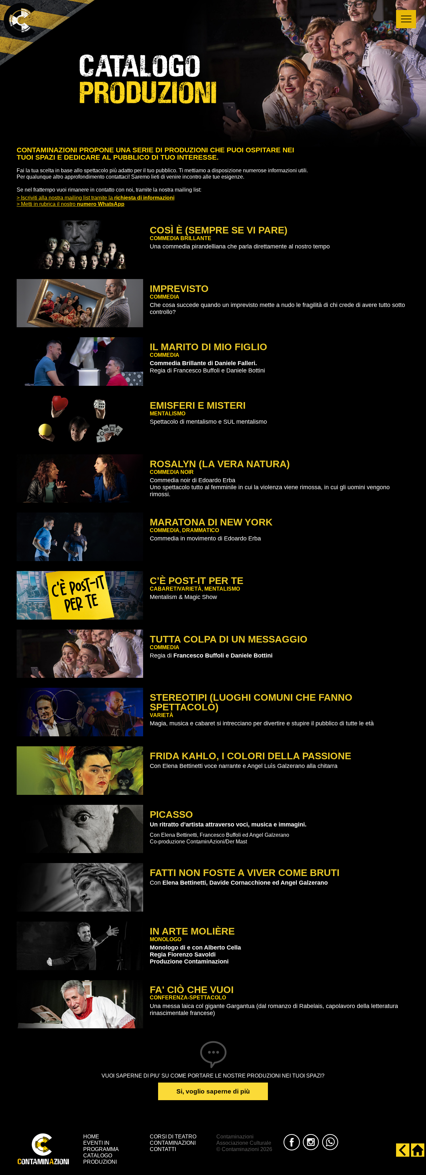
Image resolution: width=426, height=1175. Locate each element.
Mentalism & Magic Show (183, 597)
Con (239, 882)
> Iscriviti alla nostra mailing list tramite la (95, 198)
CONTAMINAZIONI (173, 1143)
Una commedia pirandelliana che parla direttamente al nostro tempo (240, 246)
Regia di (211, 655)
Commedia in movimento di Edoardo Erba (205, 538)
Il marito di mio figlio (208, 347)
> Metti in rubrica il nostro (70, 204)
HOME (91, 1136)
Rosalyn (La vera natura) (220, 464)
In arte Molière (192, 931)
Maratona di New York (211, 522)
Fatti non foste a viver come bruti (244, 872)
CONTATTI (163, 1149)
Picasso (171, 814)
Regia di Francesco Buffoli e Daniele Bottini (207, 366)
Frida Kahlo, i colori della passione (250, 756)
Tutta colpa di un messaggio (229, 639)
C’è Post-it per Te (196, 580)
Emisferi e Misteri (198, 405)
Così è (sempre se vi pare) (219, 230)
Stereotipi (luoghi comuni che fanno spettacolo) (251, 702)
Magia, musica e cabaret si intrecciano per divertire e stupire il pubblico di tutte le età (262, 723)
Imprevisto (179, 288)
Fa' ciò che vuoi (192, 989)
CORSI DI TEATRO (173, 1136)
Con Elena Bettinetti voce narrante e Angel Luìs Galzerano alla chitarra (243, 766)
